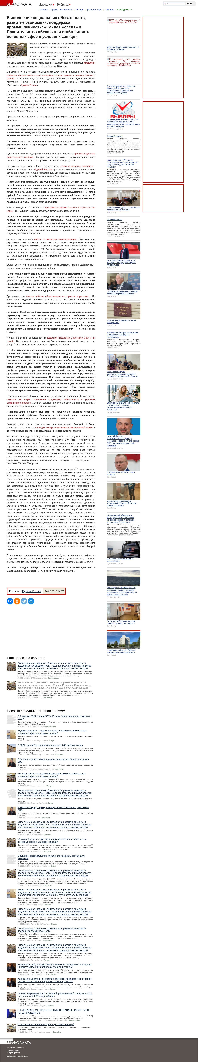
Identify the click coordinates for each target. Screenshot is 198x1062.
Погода (79, 9)
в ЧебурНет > (124, 9)
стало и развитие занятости (76, 166)
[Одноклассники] (17, 601)
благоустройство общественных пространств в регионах (57, 296)
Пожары (109, 9)
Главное (43, 9)
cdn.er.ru (15, 58)
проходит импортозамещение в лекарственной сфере (64, 427)
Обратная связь (13, 1051)
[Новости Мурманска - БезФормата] (16, 3)
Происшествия (94, 9)
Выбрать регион (13, 1053)
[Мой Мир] (31, 601)
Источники (66, 9)
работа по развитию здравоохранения (55, 239)
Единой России (43, 169)
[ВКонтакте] (10, 601)
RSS (26, 1056)
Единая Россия (29, 85)
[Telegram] (24, 601)
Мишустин (89, 63)
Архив (54, 9)
